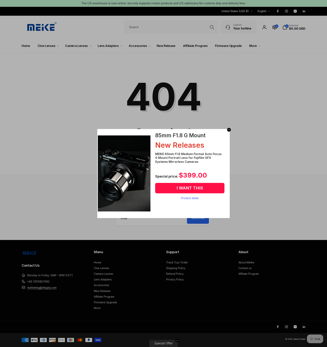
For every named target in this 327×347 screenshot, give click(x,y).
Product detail (190, 198)
